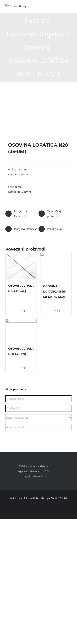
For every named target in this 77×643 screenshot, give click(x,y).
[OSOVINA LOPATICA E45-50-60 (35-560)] (55, 266)
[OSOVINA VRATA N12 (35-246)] (21, 266)
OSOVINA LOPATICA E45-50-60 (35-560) (54, 291)
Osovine (27, 191)
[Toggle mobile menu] (70, 7)
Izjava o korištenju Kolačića (33, 471)
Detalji (22, 310)
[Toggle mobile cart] (63, 7)
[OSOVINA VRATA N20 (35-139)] (21, 330)
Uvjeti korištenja (32, 476)
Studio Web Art (59, 498)
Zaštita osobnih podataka (33, 466)
